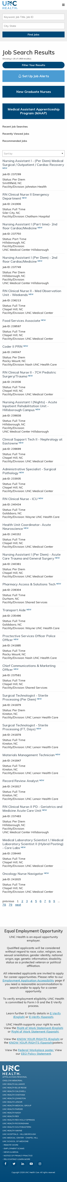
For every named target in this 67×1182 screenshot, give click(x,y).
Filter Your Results (33, 65)
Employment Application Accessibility (28, 980)
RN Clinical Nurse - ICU (20, 499)
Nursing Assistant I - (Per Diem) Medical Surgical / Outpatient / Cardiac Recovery (33, 163)
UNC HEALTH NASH (11, 1112)
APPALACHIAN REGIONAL (14, 1077)
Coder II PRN (12, 346)
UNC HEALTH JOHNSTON (14, 1098)
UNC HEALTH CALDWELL (14, 1091)
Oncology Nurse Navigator (22, 874)
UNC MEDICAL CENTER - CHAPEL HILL (20, 1137)
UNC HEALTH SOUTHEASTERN (16, 1127)
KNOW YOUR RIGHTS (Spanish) (31, 1042)
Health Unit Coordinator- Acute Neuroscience (26, 527)
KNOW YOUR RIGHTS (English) (38, 1039)
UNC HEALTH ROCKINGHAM (15, 1123)
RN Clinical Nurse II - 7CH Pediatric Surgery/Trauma (29, 374)
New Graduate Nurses (33, 92)
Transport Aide (14, 610)
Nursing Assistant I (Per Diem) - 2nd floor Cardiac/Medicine (29, 259)
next (18, 905)
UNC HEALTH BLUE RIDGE (14, 1087)
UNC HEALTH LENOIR (12, 1102)
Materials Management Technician (28, 755)
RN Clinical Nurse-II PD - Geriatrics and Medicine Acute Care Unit (32, 809)
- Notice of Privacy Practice (17, 1155)
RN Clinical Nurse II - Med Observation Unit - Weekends (31, 293)
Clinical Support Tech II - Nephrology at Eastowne (32, 441)
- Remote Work (10, 1145)
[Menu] (63, 5)
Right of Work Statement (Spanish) (35, 1031)
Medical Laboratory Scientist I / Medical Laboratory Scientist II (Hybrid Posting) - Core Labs (32, 844)
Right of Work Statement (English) (40, 1028)
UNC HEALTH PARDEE (12, 1109)
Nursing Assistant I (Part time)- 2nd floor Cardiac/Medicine (29, 226)
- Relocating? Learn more (16, 1159)
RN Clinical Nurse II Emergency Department (25, 196)
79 (10, 905)
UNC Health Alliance (13, 1084)
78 (4, 905)
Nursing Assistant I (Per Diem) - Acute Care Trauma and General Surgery (31, 556)
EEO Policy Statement (36, 1053)
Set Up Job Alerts (35, 76)
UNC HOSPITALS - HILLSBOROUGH (19, 1134)
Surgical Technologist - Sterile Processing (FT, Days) (25, 727)
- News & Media (10, 1152)
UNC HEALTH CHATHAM (13, 1095)
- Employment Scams (13, 1148)
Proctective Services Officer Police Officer (28, 638)
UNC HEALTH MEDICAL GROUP (16, 1105)
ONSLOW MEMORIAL (12, 1080)
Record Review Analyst (20, 781)
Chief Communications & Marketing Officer (28, 668)
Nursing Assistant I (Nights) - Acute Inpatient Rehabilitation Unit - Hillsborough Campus (29, 406)
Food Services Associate (21, 321)
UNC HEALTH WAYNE (12, 1130)
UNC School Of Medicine (15, 1141)
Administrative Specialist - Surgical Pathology (29, 471)
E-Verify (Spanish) (41, 1017)
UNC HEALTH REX (10, 1116)
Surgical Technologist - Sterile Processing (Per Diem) (25, 697)
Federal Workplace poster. (36, 1050)
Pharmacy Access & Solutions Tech (28, 584)
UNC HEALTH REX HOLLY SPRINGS (18, 1120)
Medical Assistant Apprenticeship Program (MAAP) (34, 111)
